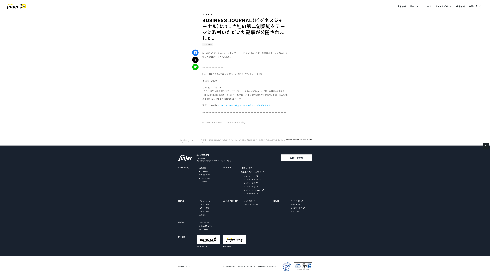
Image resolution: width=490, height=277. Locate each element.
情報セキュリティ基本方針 (246, 267)
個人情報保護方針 (229, 267)
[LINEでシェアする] (195, 67)
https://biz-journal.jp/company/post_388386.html (244, 105)
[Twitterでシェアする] (195, 60)
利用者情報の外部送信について (268, 267)
